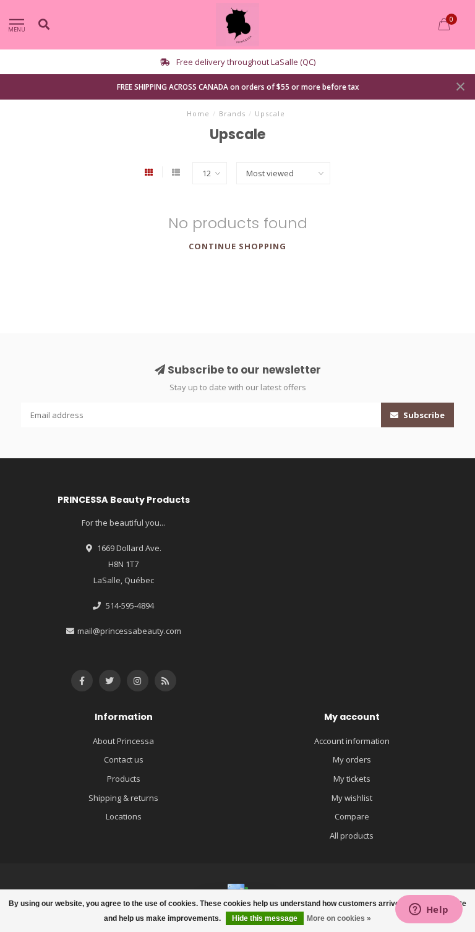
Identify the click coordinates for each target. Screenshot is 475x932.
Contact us (123, 759)
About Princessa (123, 740)
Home (198, 113)
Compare (352, 816)
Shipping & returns (123, 797)
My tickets (351, 778)
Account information (352, 740)
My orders (352, 759)
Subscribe (423, 415)
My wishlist (352, 797)
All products (352, 835)
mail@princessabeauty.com (129, 630)
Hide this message (264, 918)
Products (123, 778)
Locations (124, 816)
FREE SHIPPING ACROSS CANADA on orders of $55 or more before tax (238, 87)
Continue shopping (237, 246)
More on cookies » (339, 918)
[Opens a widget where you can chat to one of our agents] (429, 910)
